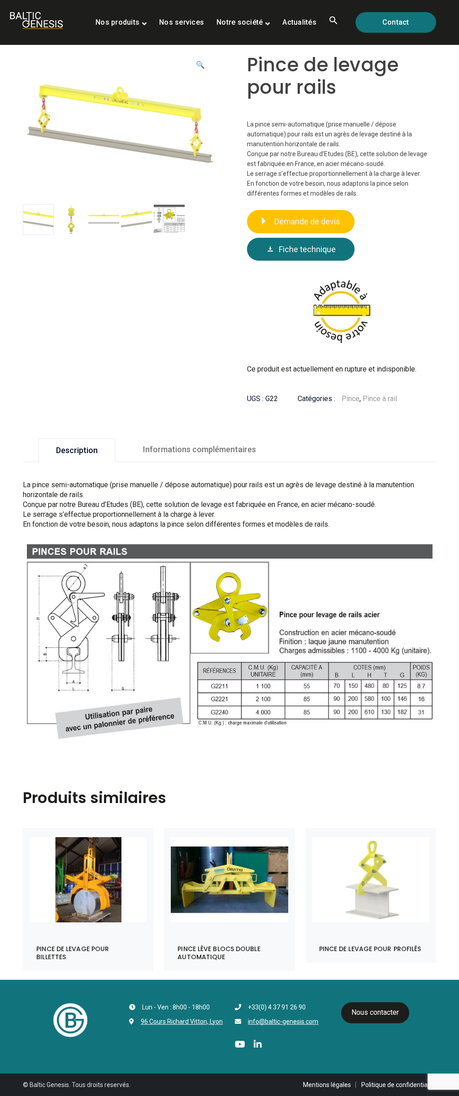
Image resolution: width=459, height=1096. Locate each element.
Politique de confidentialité (398, 1084)
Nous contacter (375, 1012)
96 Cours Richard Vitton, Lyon (182, 1021)
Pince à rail (380, 398)
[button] (333, 22)
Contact (395, 22)
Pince (350, 398)
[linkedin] (258, 1044)
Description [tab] (77, 450)
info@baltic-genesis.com (283, 1021)
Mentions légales (327, 1084)
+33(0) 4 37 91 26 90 (277, 1007)
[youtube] (240, 1044)
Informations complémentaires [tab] (199, 449)
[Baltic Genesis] (36, 19)
